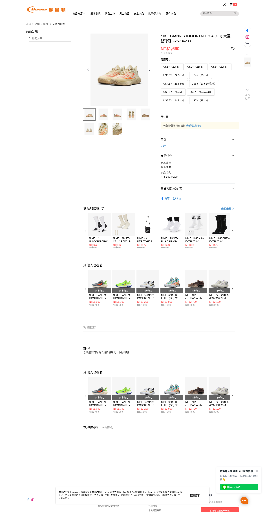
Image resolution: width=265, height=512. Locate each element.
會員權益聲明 (154, 510)
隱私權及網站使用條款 (108, 506)
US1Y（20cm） (172, 66)
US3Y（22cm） (220, 66)
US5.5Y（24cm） (173, 92)
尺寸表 (164, 116)
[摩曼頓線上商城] (46, 9)
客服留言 (152, 506)
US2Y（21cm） (196, 66)
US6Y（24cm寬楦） (200, 92)
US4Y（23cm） (200, 75)
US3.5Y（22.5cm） (174, 75)
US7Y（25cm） (200, 100)
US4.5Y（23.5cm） (174, 83)
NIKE (163, 146)
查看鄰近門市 (193, 125)
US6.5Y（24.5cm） (174, 100)
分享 (167, 198)
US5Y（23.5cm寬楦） (204, 83)
